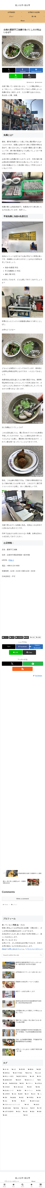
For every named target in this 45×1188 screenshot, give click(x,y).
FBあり (11, 560)
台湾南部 (19, 637)
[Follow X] (12, 664)
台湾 (12, 637)
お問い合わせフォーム (16, 949)
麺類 (27, 637)
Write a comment (22, 899)
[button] (29, 76)
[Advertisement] (22, 772)
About (4, 949)
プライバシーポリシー (34, 949)
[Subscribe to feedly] (33, 664)
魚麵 (39, 637)
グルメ (6, 637)
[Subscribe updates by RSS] (22, 669)
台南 (33, 637)
